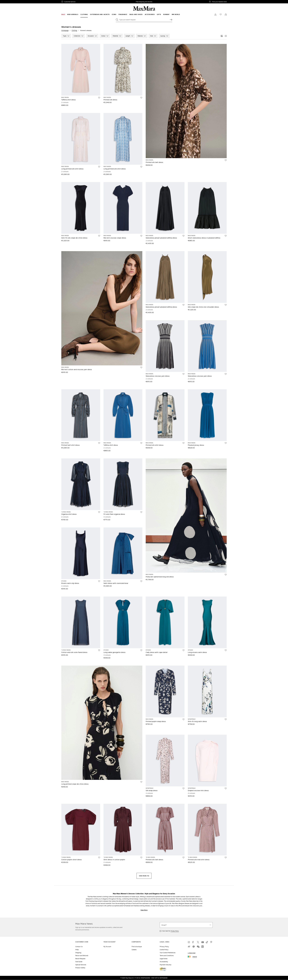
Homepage (65, 30)
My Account (107, 947)
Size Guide (78, 962)
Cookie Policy (164, 950)
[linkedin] (202, 947)
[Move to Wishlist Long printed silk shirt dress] (99, 167)
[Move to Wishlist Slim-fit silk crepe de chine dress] (99, 236)
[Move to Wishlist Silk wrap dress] (183, 788)
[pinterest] (211, 942)
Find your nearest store (219, 2)
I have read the (170, 931)
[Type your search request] (171, 20)
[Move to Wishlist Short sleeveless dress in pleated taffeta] (226, 236)
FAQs (77, 950)
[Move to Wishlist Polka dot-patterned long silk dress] (226, 575)
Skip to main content (8, 1)
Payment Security (165, 965)
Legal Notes (163, 959)
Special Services (80, 965)
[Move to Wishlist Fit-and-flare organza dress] (141, 512)
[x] (198, 942)
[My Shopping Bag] (226, 14)
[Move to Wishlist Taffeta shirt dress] (99, 98)
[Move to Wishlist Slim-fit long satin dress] (226, 719)
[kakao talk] (193, 947)
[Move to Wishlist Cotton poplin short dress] (99, 858)
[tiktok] (207, 942)
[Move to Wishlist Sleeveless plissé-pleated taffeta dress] (183, 236)
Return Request (80, 959)
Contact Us (79, 947)
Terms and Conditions (167, 956)
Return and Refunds (81, 956)
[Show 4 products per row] (226, 36)
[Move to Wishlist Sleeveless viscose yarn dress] (183, 374)
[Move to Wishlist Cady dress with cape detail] (183, 650)
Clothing (74, 30)
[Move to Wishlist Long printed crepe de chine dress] (141, 782)
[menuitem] (63, 14)
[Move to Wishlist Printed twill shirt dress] (99, 443)
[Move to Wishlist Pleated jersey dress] (226, 443)
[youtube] (202, 942)
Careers (134, 950)
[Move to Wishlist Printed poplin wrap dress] (183, 719)
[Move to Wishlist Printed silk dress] (141, 98)
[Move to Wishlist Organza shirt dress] (99, 512)
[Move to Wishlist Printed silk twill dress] (226, 160)
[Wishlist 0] (221, 14)
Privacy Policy (175, 931)
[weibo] (189, 947)
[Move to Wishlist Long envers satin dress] (226, 650)
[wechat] (198, 947)
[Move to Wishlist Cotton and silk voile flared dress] (99, 650)
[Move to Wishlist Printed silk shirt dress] (183, 443)
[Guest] (215, 14)
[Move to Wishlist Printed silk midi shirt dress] (226, 858)
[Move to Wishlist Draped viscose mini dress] (226, 788)
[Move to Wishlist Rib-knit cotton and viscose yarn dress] (141, 368)
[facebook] (193, 942)
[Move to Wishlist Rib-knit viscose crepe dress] (141, 236)
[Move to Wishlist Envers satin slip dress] (99, 581)
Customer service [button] (79, 2)
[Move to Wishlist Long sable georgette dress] (141, 650)
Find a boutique (137, 947)
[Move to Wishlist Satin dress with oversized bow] (141, 581)
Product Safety (80, 968)
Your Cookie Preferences (167, 953)
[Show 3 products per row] (222, 36)
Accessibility (164, 962)
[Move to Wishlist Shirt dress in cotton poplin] (141, 858)
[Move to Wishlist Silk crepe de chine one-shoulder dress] (226, 305)
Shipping (78, 953)
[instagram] (189, 942)
